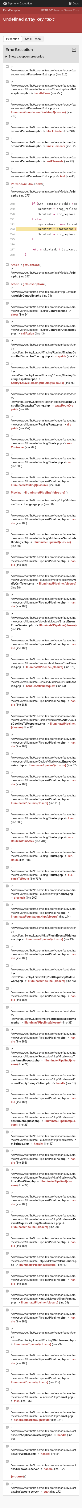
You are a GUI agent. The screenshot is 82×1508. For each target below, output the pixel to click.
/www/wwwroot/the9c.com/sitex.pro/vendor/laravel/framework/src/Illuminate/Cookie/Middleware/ (43, 720)
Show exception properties (26, 56)
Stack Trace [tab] (33, 38)
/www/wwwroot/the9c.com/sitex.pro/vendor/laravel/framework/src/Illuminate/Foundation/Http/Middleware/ (43, 579)
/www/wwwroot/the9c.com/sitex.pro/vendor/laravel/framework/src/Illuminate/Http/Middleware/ (44, 1260)
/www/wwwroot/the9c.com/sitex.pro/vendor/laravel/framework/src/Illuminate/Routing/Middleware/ (43, 538)
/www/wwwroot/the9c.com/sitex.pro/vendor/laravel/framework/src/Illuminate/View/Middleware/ (43, 621)
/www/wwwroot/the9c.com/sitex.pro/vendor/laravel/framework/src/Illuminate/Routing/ (43, 329)
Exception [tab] (12, 38)
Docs (76, 3)
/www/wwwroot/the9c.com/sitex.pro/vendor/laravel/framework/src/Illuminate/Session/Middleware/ (43, 663)
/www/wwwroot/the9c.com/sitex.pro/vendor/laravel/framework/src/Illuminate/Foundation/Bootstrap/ (43, 89)
